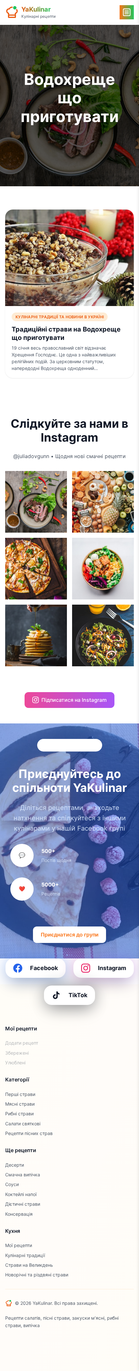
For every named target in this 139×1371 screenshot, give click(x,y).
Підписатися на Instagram (74, 700)
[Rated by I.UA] (19, 1341)
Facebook (44, 968)
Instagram (112, 968)
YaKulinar (36, 9)
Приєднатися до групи (70, 934)
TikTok (78, 995)
